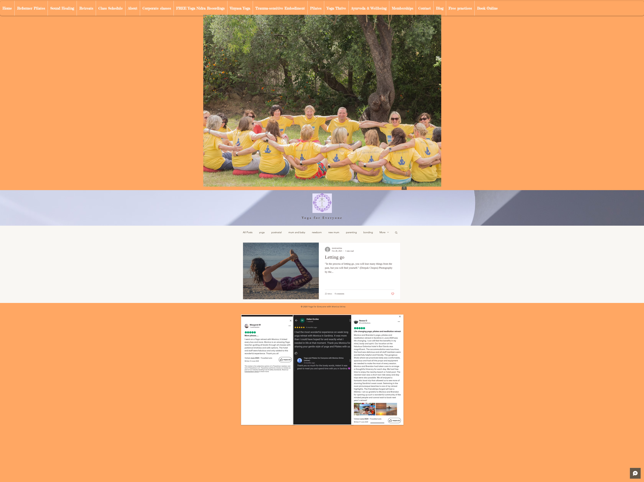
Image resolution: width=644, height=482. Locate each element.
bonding (368, 232)
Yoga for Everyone (322, 218)
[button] (396, 233)
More (382, 232)
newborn (317, 232)
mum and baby (296, 232)
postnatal (276, 232)
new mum (333, 232)
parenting (351, 232)
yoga (262, 232)
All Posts (247, 232)
